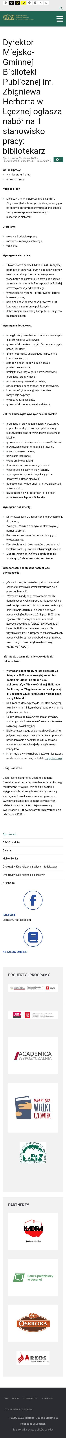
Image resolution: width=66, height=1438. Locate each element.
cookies (49, 1429)
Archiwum (9, 882)
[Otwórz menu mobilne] (59, 19)
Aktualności (9, 834)
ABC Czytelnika (12, 842)
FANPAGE (9, 915)
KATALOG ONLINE (15, 952)
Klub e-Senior (10, 858)
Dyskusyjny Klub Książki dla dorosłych (24, 874)
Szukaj (61, 8)
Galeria (7, 850)
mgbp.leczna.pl (53, 758)
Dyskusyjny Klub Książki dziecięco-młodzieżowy (30, 866)
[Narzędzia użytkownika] (58, 159)
